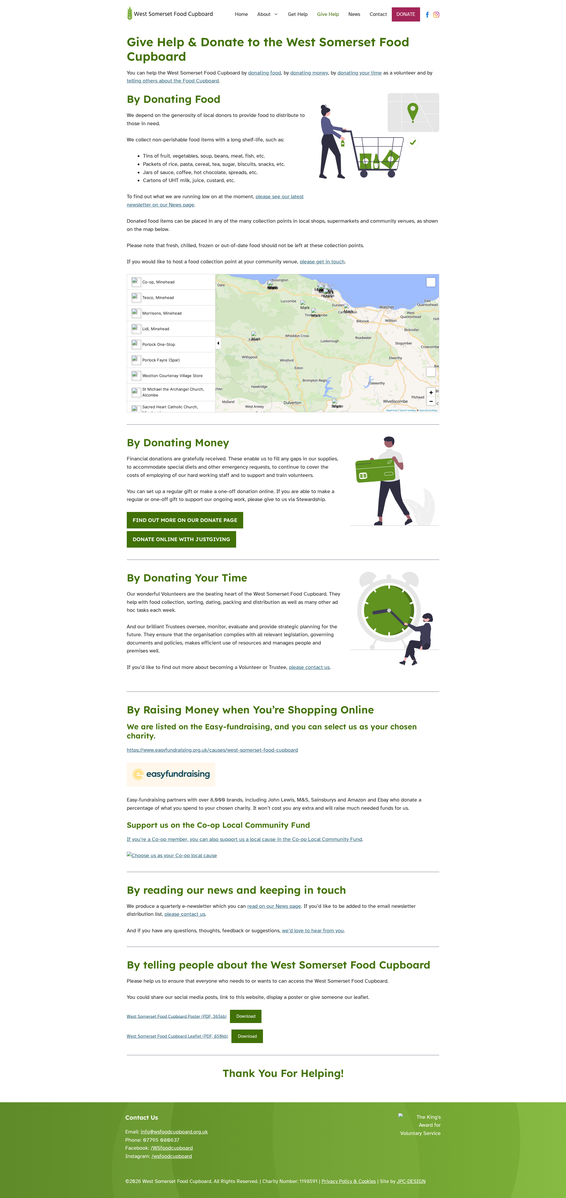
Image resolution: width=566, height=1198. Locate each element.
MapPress (391, 410)
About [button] (264, 14)
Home (241, 14)
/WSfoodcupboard (172, 1148)
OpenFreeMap (407, 410)
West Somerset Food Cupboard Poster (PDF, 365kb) (177, 1016)
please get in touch (322, 261)
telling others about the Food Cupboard (173, 80)
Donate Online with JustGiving (181, 539)
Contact (378, 14)
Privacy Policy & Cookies (349, 1181)
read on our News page (274, 906)
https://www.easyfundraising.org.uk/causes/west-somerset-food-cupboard (212, 750)
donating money (309, 73)
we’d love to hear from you (313, 930)
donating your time (360, 73)
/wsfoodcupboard (172, 1156)
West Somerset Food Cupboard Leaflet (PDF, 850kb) (177, 1036)
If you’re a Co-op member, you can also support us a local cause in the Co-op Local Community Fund (244, 839)
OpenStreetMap (428, 410)
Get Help (298, 14)
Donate (405, 14)
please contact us (309, 667)
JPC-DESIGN (411, 1181)
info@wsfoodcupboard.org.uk (174, 1131)
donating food (264, 73)
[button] (305, 305)
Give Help (328, 14)
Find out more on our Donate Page (185, 520)
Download (245, 1016)
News (354, 14)
